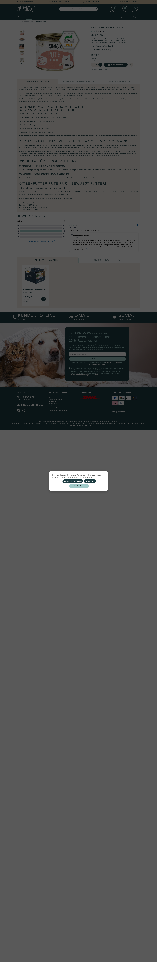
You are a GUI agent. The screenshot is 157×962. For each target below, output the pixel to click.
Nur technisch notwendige (73, 481)
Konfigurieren (90, 481)
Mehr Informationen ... (87, 477)
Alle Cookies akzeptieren (79, 486)
